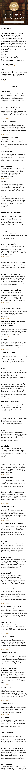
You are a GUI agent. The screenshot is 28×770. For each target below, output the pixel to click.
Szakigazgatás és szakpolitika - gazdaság (11, 66)
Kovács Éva (3, 81)
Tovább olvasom (5, 104)
